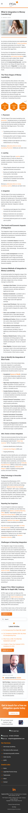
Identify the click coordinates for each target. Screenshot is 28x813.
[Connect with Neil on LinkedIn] (3, 677)
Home (4, 768)
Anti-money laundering (9, 746)
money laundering (22, 43)
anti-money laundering (17, 56)
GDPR (4, 760)
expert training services (17, 597)
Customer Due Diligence (9, 449)
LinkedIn (18, 677)
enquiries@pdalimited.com (16, 738)
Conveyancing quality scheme (11, 753)
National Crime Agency (13, 520)
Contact (5, 782)
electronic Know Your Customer (15, 487)
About (4, 778)
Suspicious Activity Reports (8, 514)
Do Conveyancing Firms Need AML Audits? (14, 630)
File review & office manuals (10, 750)
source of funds (5, 570)
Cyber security (7, 757)
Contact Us (6, 614)
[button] (2, 3)
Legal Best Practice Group (10, 771)
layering (18, 156)
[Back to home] (14, 4)
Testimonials (6, 775)
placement (4, 120)
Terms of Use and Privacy (14, 804)
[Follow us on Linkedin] (14, 789)
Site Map (14, 807)
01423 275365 (14, 736)
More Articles (7, 650)
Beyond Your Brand (16, 809)
